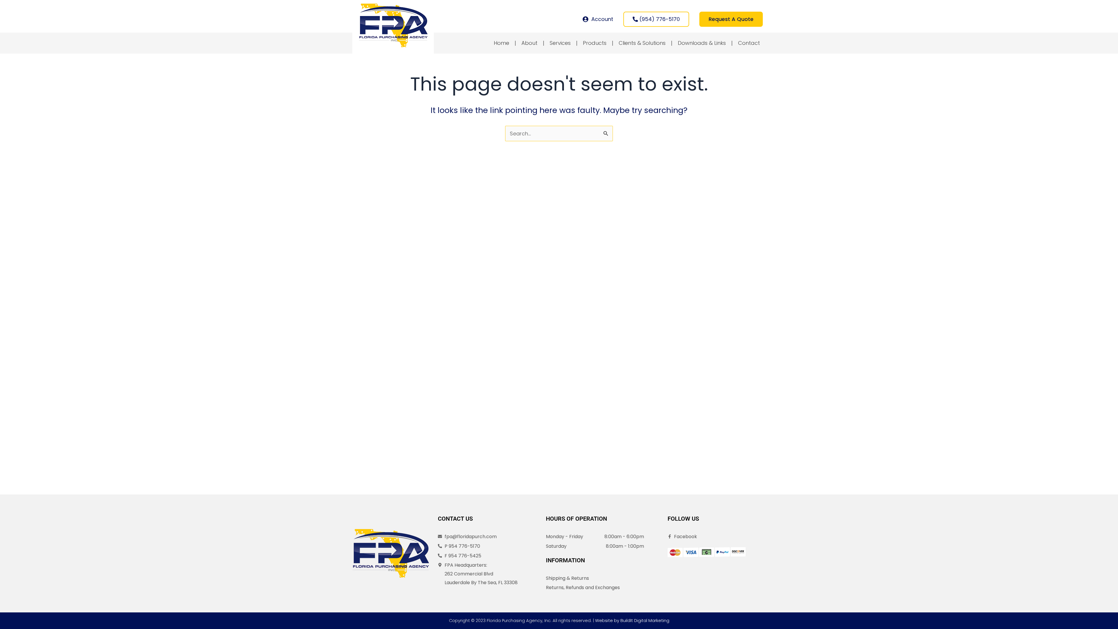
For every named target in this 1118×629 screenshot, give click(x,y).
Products (594, 43)
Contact (749, 43)
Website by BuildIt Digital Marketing (632, 620)
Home (501, 43)
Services (560, 43)
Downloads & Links (702, 43)
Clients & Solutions (642, 43)
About (529, 43)
